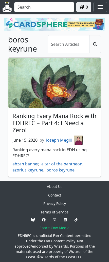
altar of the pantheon (61, 164)
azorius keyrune (27, 170)
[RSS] (65, 220)
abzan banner (25, 164)
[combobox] (44, 7)
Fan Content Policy (59, 240)
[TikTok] (76, 220)
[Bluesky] (33, 220)
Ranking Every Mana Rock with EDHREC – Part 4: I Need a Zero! (54, 123)
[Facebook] (44, 220)
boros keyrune (60, 170)
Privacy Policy (54, 203)
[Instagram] (54, 220)
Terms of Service (54, 212)
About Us (54, 186)
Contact (54, 195)
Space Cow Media (54, 227)
